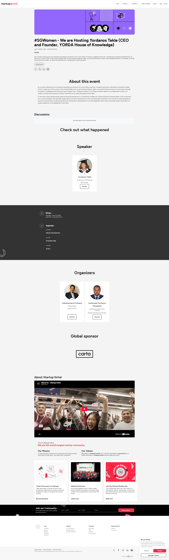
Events (125, 4)
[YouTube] (131, 550)
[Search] (160, 4)
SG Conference (70, 528)
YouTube (91, 531)
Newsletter (91, 528)
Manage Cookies (153, 555)
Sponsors (46, 533)
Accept (159, 551)
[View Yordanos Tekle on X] (85, 174)
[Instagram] (123, 550)
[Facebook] (118, 550)
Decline (146, 551)
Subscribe (125, 510)
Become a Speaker (71, 531)
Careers (113, 528)
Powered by (124, 556)
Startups (46, 531)
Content (134, 4)
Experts (46, 530)
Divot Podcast (92, 533)
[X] (114, 550)
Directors (46, 535)
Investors (46, 528)
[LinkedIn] (127, 550)
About (155, 4)
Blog (90, 530)
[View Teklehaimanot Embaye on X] (72, 300)
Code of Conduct (57, 549)
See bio (84, 186)
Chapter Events (70, 530)
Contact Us (114, 530)
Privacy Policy (38, 549)
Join (117, 4)
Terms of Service (47, 549)
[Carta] (84, 354)
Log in (165, 4)
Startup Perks (145, 4)
